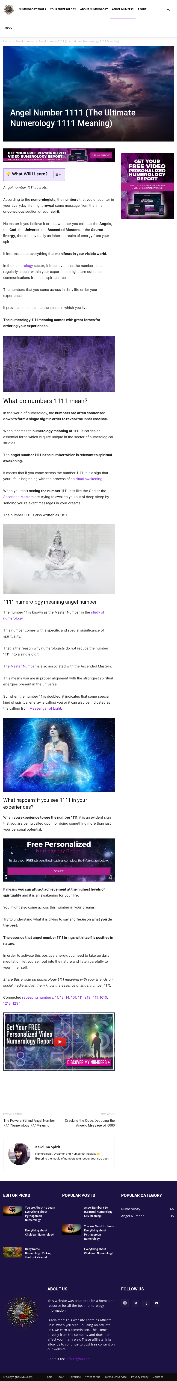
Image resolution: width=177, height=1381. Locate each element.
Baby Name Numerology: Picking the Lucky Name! (38, 1253)
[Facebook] (7, 1092)
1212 (7, 1003)
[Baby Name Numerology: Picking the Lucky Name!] (12, 1252)
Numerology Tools (32, 9)
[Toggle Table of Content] (55, 175)
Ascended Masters (18, 497)
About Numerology (94, 9)
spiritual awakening (86, 479)
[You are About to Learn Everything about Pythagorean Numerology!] (12, 1211)
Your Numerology (63, 9)
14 (67, 997)
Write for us (92, 1377)
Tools (48, 1377)
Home (7, 41)
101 (73, 997)
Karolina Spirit (48, 1147)
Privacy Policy (139, 1377)
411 (95, 997)
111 (80, 997)
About (142, 9)
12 (62, 997)
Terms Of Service (116, 1377)
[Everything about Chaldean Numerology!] (12, 1233)
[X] (18, 1092)
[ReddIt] (39, 1092)
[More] (61, 1092)
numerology (23, 265)
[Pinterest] (29, 1092)
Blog (8, 27)
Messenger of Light (45, 708)
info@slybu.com (78, 1359)
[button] (168, 9)
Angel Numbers (122, 9)
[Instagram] (125, 1303)
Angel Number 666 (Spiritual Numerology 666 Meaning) (98, 1212)
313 (87, 997)
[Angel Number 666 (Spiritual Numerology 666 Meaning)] (71, 1212)
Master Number (23, 666)
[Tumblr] (50, 1092)
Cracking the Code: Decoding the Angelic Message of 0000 (90, 1122)
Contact (158, 1377)
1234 (16, 1003)
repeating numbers (37, 997)
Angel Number (24, 41)
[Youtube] (156, 1303)
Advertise (75, 1377)
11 (56, 997)
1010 (103, 997)
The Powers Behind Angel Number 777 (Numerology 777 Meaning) (29, 1122)
